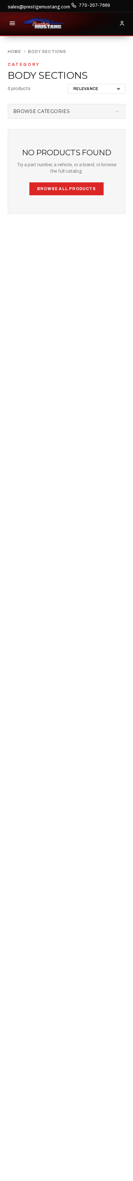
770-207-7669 (94, 5)
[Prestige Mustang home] (44, 23)
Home (14, 51)
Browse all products (66, 189)
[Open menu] (12, 23)
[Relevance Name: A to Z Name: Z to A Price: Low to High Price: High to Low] (96, 89)
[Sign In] (122, 23)
